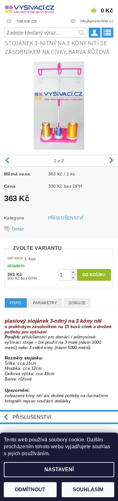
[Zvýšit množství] (73, 272)
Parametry (45, 303)
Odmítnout (30, 489)
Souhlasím (88, 489)
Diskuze (77, 303)
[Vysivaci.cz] (29, 8)
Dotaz (18, 228)
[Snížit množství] (73, 278)
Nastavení (59, 469)
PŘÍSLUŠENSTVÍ (66, 217)
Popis (16, 303)
